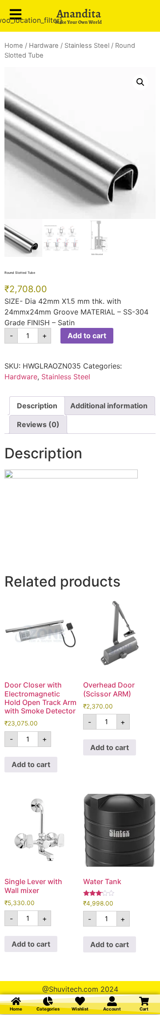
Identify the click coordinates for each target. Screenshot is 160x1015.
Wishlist (80, 1009)
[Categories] (48, 1001)
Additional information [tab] (109, 405)
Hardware (44, 46)
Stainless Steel (86, 46)
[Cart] (144, 1001)
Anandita (78, 13)
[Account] (112, 1001)
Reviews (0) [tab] (38, 424)
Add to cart (87, 335)
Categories (48, 1009)
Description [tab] (37, 405)
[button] (140, 82)
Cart (144, 1009)
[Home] (16, 1001)
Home (13, 46)
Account (112, 1009)
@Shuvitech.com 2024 (80, 989)
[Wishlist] (80, 1001)
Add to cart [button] (31, 764)
